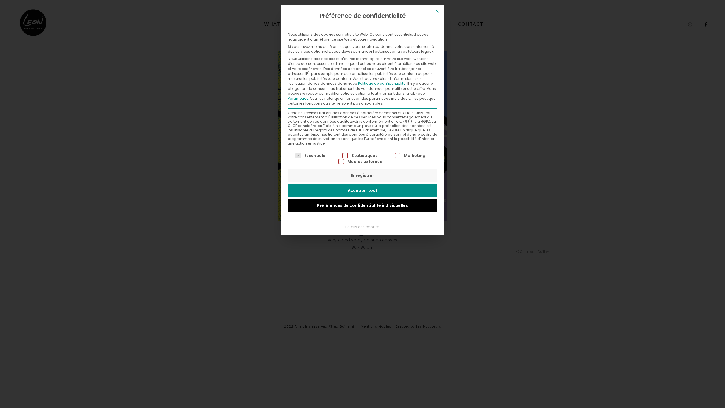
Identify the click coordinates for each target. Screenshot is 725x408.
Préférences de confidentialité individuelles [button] (362, 205)
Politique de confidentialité (382, 83)
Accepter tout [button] (363, 190)
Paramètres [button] (298, 98)
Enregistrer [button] (362, 175)
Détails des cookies (362, 226)
